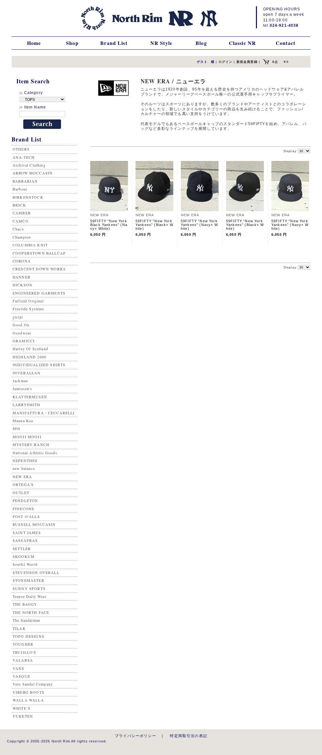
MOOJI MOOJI (27, 436)
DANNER (22, 276)
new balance (24, 468)
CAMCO (21, 220)
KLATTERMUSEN (30, 396)
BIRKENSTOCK (28, 197)
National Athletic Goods (35, 452)
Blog (201, 43)
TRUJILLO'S (24, 652)
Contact (285, 43)
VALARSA (23, 660)
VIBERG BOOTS (28, 692)
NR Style (161, 43)
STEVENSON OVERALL (36, 572)
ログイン (226, 61)
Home (34, 43)
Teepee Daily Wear (30, 596)
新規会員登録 (247, 61)
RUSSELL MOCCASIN (34, 524)
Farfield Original (28, 300)
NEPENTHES (25, 460)
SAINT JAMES (27, 532)
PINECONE (23, 508)
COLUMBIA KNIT (30, 244)
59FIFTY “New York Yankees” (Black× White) (154, 224)
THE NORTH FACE (31, 612)
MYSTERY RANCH (31, 444)
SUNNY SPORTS (29, 588)
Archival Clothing (29, 165)
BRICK (19, 204)
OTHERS (21, 149)
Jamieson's (22, 388)
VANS (19, 668)
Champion (22, 237)
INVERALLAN (27, 372)
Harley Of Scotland (30, 348)
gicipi (18, 316)
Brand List (113, 43)
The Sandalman (26, 620)
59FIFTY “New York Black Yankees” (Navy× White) (108, 224)
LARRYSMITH (27, 404)
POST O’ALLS (26, 516)
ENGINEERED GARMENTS (39, 292)
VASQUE (21, 676)
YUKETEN (23, 716)
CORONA (22, 260)
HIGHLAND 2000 (29, 356)
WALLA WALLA (28, 700)
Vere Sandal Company (33, 683)
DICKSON (22, 284)
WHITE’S (22, 708)
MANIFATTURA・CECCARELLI (44, 412)
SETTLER (22, 548)
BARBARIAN (25, 181)
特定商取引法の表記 (188, 736)
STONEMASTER (28, 580)
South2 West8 (25, 564)
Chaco (18, 228)
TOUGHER (23, 644)
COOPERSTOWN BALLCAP (39, 253)
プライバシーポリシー (135, 736)
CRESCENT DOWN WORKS (39, 268)
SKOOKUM (24, 556)
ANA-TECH (24, 157)
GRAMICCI (24, 340)
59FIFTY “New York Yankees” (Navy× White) (199, 224)
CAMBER (22, 212)
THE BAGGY (25, 604)
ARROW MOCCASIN (33, 172)
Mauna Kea (23, 420)
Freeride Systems (28, 308)
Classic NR (242, 43)
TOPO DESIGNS (28, 636)
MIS (16, 428)
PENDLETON (25, 500)
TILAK (19, 628)
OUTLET (21, 492)
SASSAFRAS (25, 540)
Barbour (20, 188)
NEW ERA (22, 476)
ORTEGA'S (23, 484)
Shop (72, 43)
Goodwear (22, 332)
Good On (21, 324)
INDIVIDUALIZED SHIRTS (39, 364)
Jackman (20, 380)
